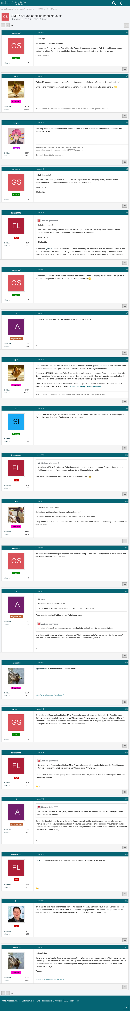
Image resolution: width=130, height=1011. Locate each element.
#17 (126, 798)
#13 (126, 591)
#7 (127, 313)
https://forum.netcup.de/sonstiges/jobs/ (85, 386)
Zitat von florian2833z (50, 807)
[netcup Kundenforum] (14, 3)
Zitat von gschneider (49, 220)
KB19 (50, 248)
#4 (127, 169)
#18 (126, 854)
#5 (127, 212)
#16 (126, 752)
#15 (126, 709)
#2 (127, 76)
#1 (127, 32)
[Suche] (114, 3)
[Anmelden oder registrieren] (120, 3)
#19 (126, 900)
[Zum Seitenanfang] (126, 1007)
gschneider (18, 19)
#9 (127, 408)
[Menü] (126, 3)
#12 (126, 547)
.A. (39, 860)
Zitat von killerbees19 (50, 463)
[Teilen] (126, 25)
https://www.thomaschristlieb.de (49, 694)
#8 (127, 359)
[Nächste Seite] (12, 25)
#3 (127, 122)
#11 (126, 501)
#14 (126, 662)
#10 (126, 454)
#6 (127, 269)
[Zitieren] (124, 69)
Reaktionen (8, 106)
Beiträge (6, 63)
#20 (126, 947)
